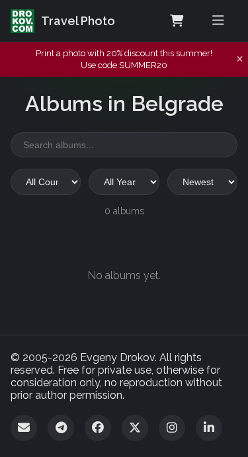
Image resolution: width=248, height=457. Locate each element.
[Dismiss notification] (239, 59)
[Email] (24, 428)
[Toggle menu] (218, 21)
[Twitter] (135, 428)
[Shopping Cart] (176, 21)
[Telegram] (61, 428)
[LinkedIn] (209, 428)
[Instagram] (172, 428)
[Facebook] (98, 428)
